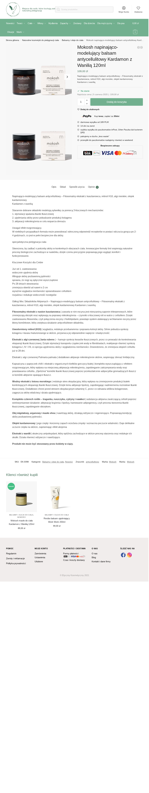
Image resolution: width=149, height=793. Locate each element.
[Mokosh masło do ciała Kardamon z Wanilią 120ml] (138, 47)
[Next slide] (67, 77)
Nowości (69, 462)
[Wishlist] (32, 486)
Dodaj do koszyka (117, 102)
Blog (94, 557)
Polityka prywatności (16, 563)
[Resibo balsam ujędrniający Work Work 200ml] (56, 496)
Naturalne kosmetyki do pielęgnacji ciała (40, 40)
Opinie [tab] (93, 187)
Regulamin (11, 553)
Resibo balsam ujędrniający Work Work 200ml (57, 520)
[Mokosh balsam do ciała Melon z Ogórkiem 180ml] (141, 47)
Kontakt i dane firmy (101, 561)
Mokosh (112, 462)
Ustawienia (40, 557)
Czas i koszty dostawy (74, 560)
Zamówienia (40, 553)
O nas (94, 553)
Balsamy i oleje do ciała (72, 40)
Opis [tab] (54, 187)
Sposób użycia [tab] (77, 187)
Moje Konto (124, 12)
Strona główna (12, 40)
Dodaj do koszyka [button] (21, 534)
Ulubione (138, 12)
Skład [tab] (63, 187)
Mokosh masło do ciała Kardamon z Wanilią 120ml (21, 522)
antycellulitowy (92, 462)
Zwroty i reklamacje (15, 558)
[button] (39, 77)
